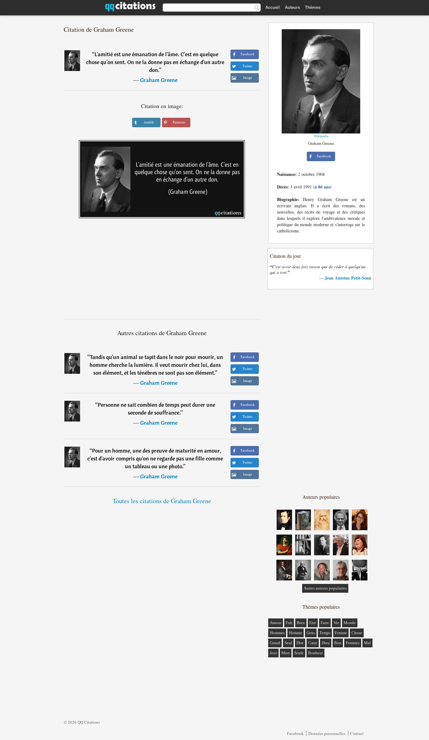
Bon (337, 642)
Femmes (353, 642)
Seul (288, 642)
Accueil (272, 7)
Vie (336, 622)
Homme (295, 632)
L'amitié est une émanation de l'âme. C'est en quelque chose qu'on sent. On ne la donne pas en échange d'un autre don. (155, 62)
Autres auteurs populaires (325, 588)
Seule (299, 652)
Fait (289, 622)
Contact (357, 733)
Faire (325, 622)
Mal (367, 642)
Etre (312, 622)
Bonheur (315, 652)
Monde (350, 622)
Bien (301, 622)
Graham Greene (158, 80)
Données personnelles (326, 733)
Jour (273, 652)
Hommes (277, 632)
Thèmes (312, 7)
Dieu (326, 642)
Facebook (295, 733)
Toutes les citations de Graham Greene (162, 501)
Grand (275, 642)
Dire (300, 642)
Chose (356, 632)
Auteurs (292, 7)
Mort (285, 652)
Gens (311, 632)
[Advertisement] (162, 271)
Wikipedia (321, 136)
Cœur (312, 642)
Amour (275, 622)
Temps (324, 632)
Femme (341, 632)
